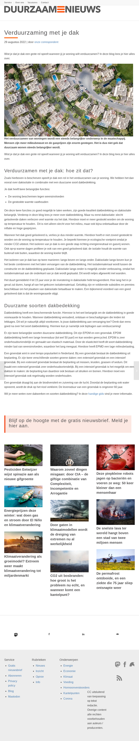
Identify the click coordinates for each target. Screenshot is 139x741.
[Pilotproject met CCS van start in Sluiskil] (136, 370)
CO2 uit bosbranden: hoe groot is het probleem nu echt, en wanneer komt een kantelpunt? (67, 585)
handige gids (96, 393)
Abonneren (15, 675)
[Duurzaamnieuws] (52, 13)
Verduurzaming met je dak (41, 32)
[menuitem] (9, 2)
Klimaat (68, 676)
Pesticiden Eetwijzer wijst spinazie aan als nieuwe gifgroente (21, 474)
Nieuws (40, 665)
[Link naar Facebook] (49, 634)
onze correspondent (46, 42)
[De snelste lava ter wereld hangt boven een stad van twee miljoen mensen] (115, 512)
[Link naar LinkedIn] (83, 634)
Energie (68, 665)
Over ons (19, 2)
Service (8, 2)
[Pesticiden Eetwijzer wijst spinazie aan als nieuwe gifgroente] (23, 455)
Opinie (40, 676)
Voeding (68, 682)
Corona (67, 698)
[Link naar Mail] (118, 634)
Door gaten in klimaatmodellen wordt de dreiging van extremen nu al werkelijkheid (68, 534)
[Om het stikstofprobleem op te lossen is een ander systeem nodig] (2, 370)
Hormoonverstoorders (76, 687)
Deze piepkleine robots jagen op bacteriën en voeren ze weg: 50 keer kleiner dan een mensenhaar (115, 483)
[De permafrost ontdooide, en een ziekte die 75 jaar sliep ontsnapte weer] (115, 559)
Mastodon (14, 696)
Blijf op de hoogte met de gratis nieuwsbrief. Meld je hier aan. (68, 423)
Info (38, 682)
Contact (45, 2)
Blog (11, 691)
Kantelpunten (71, 693)
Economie (69, 671)
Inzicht (40, 671)
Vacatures (32, 2)
